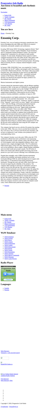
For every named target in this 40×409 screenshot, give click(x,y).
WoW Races (8, 240)
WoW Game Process (10, 258)
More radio (12, 277)
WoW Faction (8, 238)
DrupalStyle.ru (13, 406)
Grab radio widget (5, 277)
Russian (6, 185)
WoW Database (9, 237)
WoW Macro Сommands (11, 255)
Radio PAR (7, 15)
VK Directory (5, 379)
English (6, 288)
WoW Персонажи (10, 247)
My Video (7, 25)
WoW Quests (8, 250)
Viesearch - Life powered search (10, 353)
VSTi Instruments (9, 22)
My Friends (7, 18)
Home (2, 33)
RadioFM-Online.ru (6, 364)
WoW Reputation (9, 252)
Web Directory (5, 351)
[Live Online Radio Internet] (9, 374)
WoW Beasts (8, 248)
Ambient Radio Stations (8, 375)
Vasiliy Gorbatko (9, 17)
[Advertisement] (20, 199)
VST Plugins (8, 24)
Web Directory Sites (7, 380)
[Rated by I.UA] (5, 359)
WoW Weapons (9, 257)
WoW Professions (9, 243)
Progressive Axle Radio (12, 3)
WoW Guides (8, 245)
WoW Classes (8, 242)
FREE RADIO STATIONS (8, 266)
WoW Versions (8, 253)
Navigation (4, 12)
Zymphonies (4, 406)
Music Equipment (9, 20)
